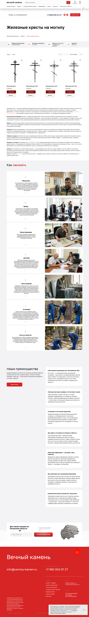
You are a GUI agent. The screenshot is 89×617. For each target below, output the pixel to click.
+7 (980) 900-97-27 (54, 15)
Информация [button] (41, 6)
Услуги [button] (49, 6)
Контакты (55, 6)
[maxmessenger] (64, 15)
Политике (74, 611)
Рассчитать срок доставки (43, 534)
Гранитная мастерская (12, 36)
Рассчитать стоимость (66, 6)
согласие (69, 610)
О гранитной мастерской (29, 6)
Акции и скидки (11, 6)
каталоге (19, 153)
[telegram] (67, 15)
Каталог (23, 36)
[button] (75, 2)
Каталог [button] (19, 6)
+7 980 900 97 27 (57, 569)
